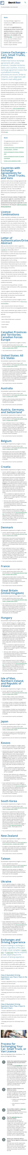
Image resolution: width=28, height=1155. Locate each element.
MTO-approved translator (15, 825)
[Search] (25, 2)
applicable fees (15, 1117)
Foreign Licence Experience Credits (12, 161)
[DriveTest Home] (14, 2)
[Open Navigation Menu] (2, 2)
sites (10, 37)
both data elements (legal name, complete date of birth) (14, 347)
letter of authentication (18, 108)
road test (9, 952)
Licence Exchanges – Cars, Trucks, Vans (10, 6)
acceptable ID (18, 1065)
